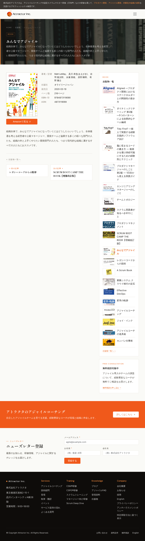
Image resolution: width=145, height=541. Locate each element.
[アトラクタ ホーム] (19, 14)
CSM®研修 (71, 486)
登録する (72, 460)
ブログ (95, 486)
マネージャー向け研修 (77, 499)
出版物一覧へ (14, 159)
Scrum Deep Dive (75, 503)
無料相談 (125, 533)
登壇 (43, 495)
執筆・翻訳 (46, 499)
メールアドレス (72, 437)
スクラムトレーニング (77, 495)
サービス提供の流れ (50, 507)
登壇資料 (96, 495)
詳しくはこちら (124, 414)
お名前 (68, 448)
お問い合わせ (101, 533)
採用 (119, 495)
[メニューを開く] (135, 14)
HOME (9, 28)
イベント (45, 503)
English (120, 499)
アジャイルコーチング (51, 486)
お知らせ (121, 490)
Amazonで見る (20, 121)
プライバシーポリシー (127, 503)
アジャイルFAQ (99, 490)
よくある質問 (47, 512)
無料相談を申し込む (111, 388)
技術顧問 (45, 490)
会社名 (106, 448)
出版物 (18, 28)
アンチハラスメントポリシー (127, 509)
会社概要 (121, 486)
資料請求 (114, 533)
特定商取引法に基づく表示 (127, 516)
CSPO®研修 (72, 490)
